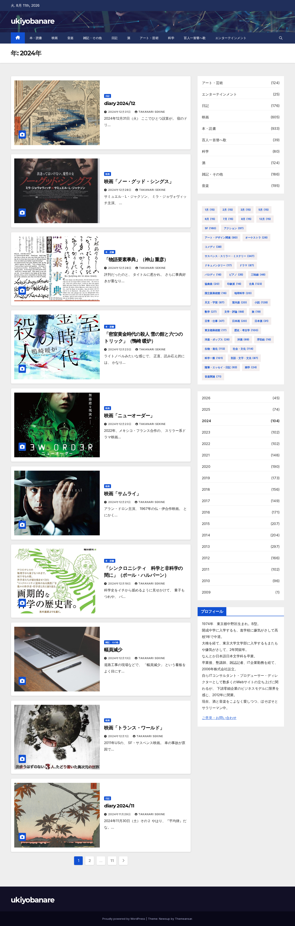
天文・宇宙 (214, 302)
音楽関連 (213, 376)
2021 (206, 455)
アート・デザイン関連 (221, 237)
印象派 (234, 283)
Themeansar (183, 918)
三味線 (258, 274)
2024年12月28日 (120, 189)
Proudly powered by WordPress (124, 918)
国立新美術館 (216, 293)
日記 (114, 38)
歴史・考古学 (246, 330)
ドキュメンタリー (218, 265)
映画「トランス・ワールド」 (134, 728)
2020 (206, 466)
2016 (206, 512)
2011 (205, 569)
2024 (206, 421)
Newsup (164, 918)
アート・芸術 (149, 38)
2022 (206, 444)
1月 (210, 209)
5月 (264, 209)
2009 (206, 592)
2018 (206, 489)
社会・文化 (243, 348)
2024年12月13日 (120, 658)
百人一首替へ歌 (195, 38)
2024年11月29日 (120, 814)
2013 (206, 546)
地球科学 (243, 293)
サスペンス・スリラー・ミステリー (229, 256)
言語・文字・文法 (244, 358)
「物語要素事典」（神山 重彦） (136, 259)
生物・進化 (215, 348)
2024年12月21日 (120, 502)
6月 (210, 219)
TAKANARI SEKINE (151, 111)
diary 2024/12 (119, 103)
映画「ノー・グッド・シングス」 (139, 181)
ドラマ (246, 265)
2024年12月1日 (119, 736)
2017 (206, 501)
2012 (206, 558)
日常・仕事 (214, 321)
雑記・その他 (92, 38)
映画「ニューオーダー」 (129, 415)
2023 (206, 432)
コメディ (213, 246)
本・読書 (36, 38)
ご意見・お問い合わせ (219, 718)
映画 (55, 38)
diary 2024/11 (119, 806)
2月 (227, 209)
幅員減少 (113, 650)
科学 (171, 38)
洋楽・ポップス (217, 339)
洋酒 (243, 339)
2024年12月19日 (120, 583)
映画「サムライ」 (122, 494)
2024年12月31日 (120, 111)
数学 (211, 311)
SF (210, 228)
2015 (206, 524)
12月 (265, 219)
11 (112, 860)
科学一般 (214, 358)
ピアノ (236, 274)
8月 (246, 219)
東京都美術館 (216, 330)
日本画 (239, 321)
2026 (206, 398)
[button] (280, 38)
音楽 (70, 38)
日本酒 (261, 321)
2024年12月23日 (120, 349)
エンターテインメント (231, 38)
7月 (228, 219)
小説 (261, 302)
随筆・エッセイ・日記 (221, 367)
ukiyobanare (32, 21)
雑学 (251, 367)
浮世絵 (264, 339)
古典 (255, 283)
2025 (206, 409)
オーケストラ (256, 237)
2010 (206, 581)
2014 (206, 535)
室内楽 (239, 302)
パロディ (213, 274)
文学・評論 (234, 311)
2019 (206, 478)
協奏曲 (212, 283)
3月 (246, 209)
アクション (234, 228)
